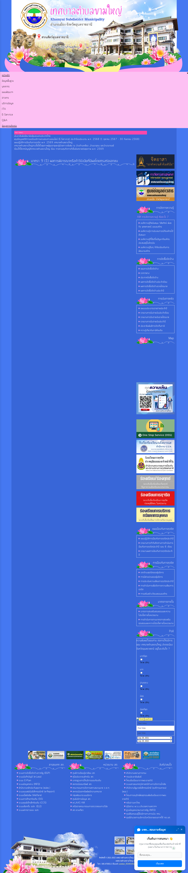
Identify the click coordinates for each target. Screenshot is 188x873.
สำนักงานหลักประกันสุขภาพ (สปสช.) (34, 788)
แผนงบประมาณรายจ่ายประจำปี (154, 308)
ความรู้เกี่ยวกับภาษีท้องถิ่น (152, 330)
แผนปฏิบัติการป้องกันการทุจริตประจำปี (157, 538)
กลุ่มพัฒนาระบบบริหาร (82, 795)
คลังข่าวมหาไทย (133, 802)
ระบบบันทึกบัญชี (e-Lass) (30, 776)
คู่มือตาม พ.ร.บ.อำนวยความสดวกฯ (141, 806)
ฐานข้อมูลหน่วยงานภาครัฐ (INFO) (141, 810)
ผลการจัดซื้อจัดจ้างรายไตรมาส (154, 286)
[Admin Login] (174, 848)
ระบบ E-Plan (25, 780)
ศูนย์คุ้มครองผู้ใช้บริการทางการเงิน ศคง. (143, 813)
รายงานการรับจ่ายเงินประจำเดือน (155, 312)
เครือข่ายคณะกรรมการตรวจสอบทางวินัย (90, 806)
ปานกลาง (144, 682)
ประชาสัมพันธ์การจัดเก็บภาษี (153, 326)
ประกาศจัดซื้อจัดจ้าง (149, 277)
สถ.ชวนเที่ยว (78, 810)
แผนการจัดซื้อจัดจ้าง (150, 268)
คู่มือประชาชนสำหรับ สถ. (83, 776)
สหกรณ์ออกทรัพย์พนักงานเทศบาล (87, 791)
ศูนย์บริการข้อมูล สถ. (82, 799)
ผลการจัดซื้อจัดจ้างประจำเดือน (154, 282)
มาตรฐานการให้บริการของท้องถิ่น (87, 780)
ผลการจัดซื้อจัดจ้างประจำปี (152, 290)
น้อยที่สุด (144, 709)
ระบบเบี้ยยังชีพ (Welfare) (30, 795)
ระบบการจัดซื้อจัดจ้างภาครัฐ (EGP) (34, 773)
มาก (141, 669)
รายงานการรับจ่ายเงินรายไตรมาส (155, 317)
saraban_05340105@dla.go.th (130, 864)
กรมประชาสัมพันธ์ (133, 776)
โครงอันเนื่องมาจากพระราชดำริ (139, 780)
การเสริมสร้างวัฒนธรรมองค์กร (154, 593)
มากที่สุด (143, 656)
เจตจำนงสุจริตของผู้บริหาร (152, 572)
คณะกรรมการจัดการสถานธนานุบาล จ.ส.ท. (91, 788)
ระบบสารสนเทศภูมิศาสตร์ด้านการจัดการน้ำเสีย (146, 784)
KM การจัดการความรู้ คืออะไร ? (152, 217)
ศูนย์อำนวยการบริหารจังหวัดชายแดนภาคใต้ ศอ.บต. (148, 817)
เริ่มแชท (160, 863)
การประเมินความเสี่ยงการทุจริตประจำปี (157, 581)
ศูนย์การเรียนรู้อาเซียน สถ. (84, 773)
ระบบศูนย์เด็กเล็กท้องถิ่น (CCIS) (32, 802)
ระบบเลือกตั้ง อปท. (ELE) (30, 806)
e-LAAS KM (79, 802)
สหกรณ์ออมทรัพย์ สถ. (82, 784)
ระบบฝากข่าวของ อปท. (29, 810)
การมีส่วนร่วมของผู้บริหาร (152, 577)
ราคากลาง (145, 273)
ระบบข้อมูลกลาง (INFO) (29, 784)
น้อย (142, 696)
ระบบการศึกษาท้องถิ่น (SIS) (31, 799)
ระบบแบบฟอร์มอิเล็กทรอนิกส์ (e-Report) (37, 791)
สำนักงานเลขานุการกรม (136, 773)
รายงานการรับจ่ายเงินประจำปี (153, 321)
